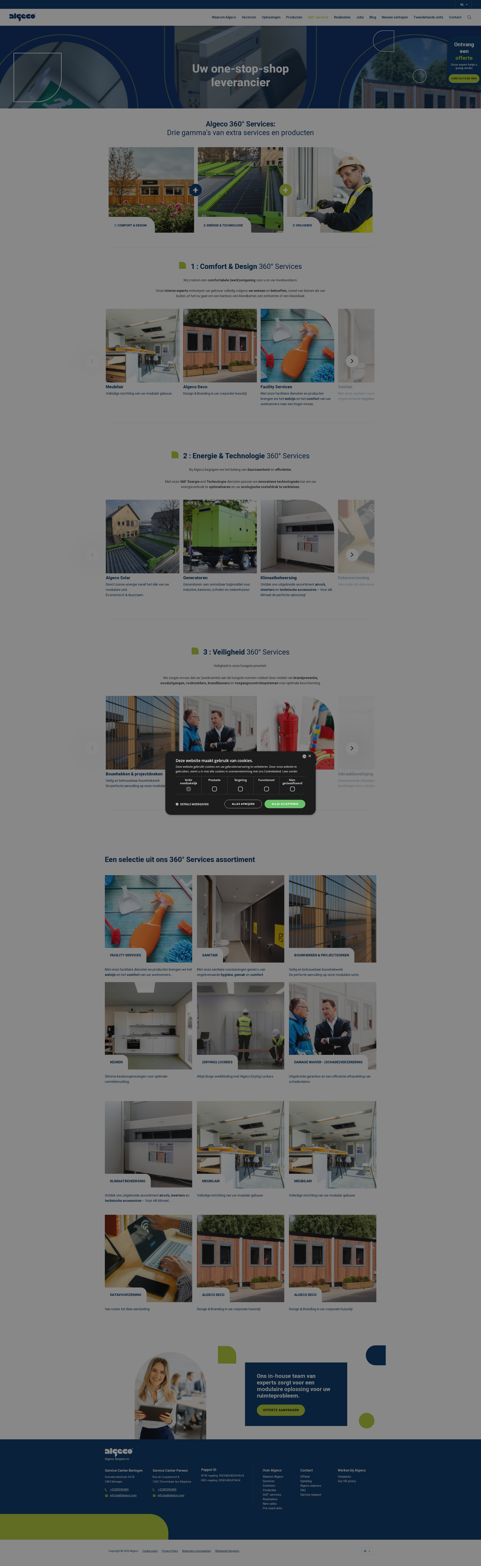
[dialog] (240, 783)
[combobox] (304, 756)
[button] (192, 804)
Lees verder (289, 771)
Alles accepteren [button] (285, 804)
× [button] (309, 756)
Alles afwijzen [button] (243, 804)
